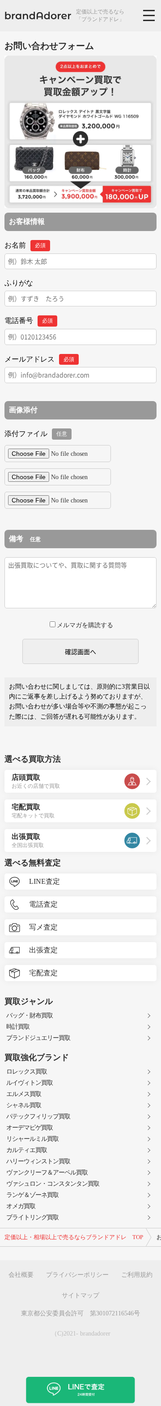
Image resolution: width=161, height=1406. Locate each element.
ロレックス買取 (26, 1071)
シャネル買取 (23, 1105)
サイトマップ (80, 1295)
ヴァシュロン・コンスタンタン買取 (52, 1183)
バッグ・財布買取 (29, 1015)
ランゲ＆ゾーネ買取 (32, 1195)
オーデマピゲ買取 (29, 1127)
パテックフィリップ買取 (38, 1116)
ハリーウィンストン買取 (38, 1161)
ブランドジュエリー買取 (38, 1038)
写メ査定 (43, 927)
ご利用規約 (137, 1274)
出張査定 (43, 950)
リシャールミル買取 (32, 1138)
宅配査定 (43, 973)
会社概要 (21, 1274)
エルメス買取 (23, 1094)
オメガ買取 (20, 1206)
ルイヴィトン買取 (29, 1082)
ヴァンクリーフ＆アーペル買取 (47, 1172)
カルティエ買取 (26, 1150)
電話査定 (43, 904)
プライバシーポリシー (77, 1274)
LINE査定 (44, 881)
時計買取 (18, 1026)
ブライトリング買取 (32, 1217)
